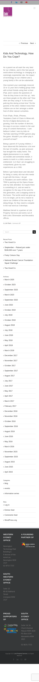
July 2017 (8, 381)
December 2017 (11, 355)
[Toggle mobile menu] (34, 8)
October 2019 (10, 310)
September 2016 (11, 426)
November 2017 (11, 361)
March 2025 (9, 280)
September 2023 (11, 290)
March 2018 (9, 350)
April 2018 (9, 345)
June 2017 (9, 386)
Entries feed (9, 510)
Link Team (8, 223)
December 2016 (11, 411)
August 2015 (10, 462)
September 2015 (11, 457)
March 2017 (9, 401)
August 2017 (10, 376)
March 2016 (9, 447)
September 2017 (11, 371)
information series (12, 493)
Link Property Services (20, 653)
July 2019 (8, 315)
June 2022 (9, 305)
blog (6, 483)
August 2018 (10, 325)
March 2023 (9, 295)
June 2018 (9, 335)
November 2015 (11, 452)
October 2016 (10, 421)
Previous (24, 43)
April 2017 (9, 396)
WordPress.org (11, 520)
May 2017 (8, 391)
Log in (7, 505)
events (7, 488)
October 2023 (10, 285)
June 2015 (9, 467)
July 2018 (8, 330)
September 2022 (11, 300)
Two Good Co (10, 242)
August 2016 (10, 431)
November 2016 (11, 416)
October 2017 (10, 366)
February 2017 (10, 406)
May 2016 (8, 442)
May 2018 (8, 340)
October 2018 (10, 320)
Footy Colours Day (12, 255)
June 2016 (9, 436)
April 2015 (9, 472)
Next (32, 43)
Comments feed (11, 515)
